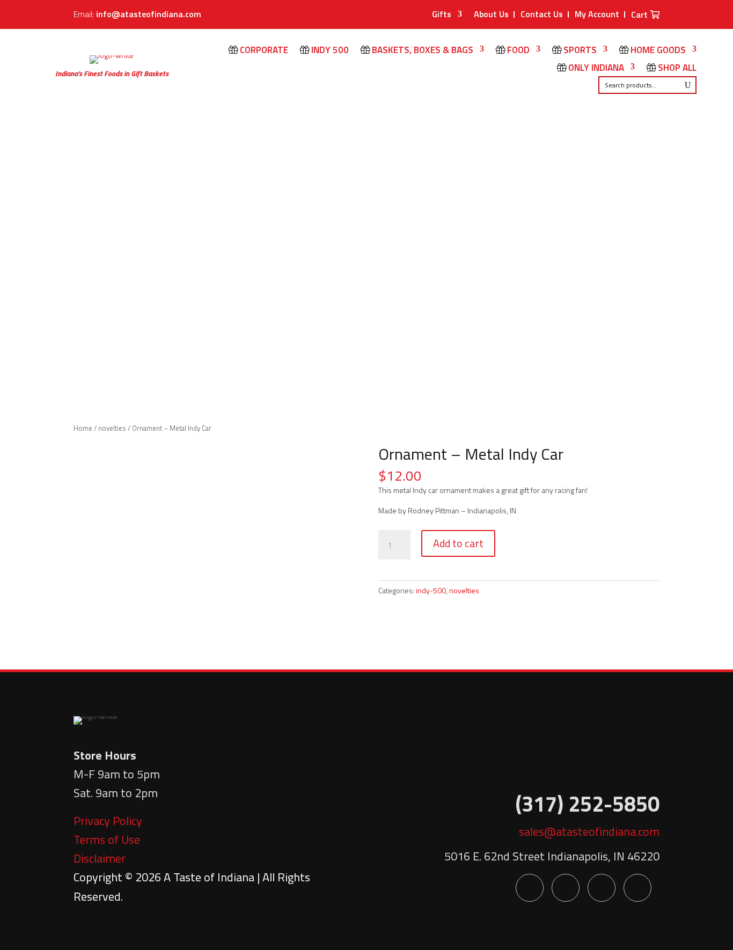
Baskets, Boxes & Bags (421, 51)
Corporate (263, 51)
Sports (579, 51)
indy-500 (431, 590)
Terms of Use (107, 839)
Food (517, 51)
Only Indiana (595, 69)
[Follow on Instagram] (637, 888)
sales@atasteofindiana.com (589, 831)
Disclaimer (100, 858)
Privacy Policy (108, 821)
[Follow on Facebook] (530, 888)
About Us (491, 14)
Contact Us (542, 14)
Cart (640, 15)
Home (83, 428)
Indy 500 (329, 51)
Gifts (441, 15)
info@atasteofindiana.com (148, 14)
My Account (597, 14)
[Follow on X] (566, 888)
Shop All (676, 69)
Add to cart (458, 543)
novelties (112, 428)
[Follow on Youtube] (601, 888)
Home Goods (657, 51)
